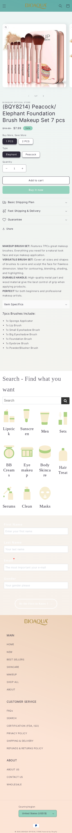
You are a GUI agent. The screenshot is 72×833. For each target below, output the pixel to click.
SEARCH (12, 718)
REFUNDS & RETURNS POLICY (25, 748)
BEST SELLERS (15, 659)
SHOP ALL (13, 682)
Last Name (13, 542)
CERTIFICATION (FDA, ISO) (23, 725)
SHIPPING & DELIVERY (20, 740)
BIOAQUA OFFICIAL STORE (31, 832)
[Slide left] (28, 96)
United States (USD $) (34, 813)
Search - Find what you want (32, 384)
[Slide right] (43, 96)
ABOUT (11, 689)
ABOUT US (13, 769)
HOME (10, 644)
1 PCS (9, 141)
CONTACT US (15, 777)
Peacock (31, 154)
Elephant (11, 154)
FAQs (10, 710)
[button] (4, 6)
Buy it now (36, 189)
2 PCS (26, 141)
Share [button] (9, 228)
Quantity (7, 161)
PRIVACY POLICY (17, 733)
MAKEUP (12, 674)
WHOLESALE (14, 784)
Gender (10, 579)
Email (9, 560)
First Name (13, 524)
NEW (9, 652)
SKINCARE (13, 667)
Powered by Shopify (49, 832)
